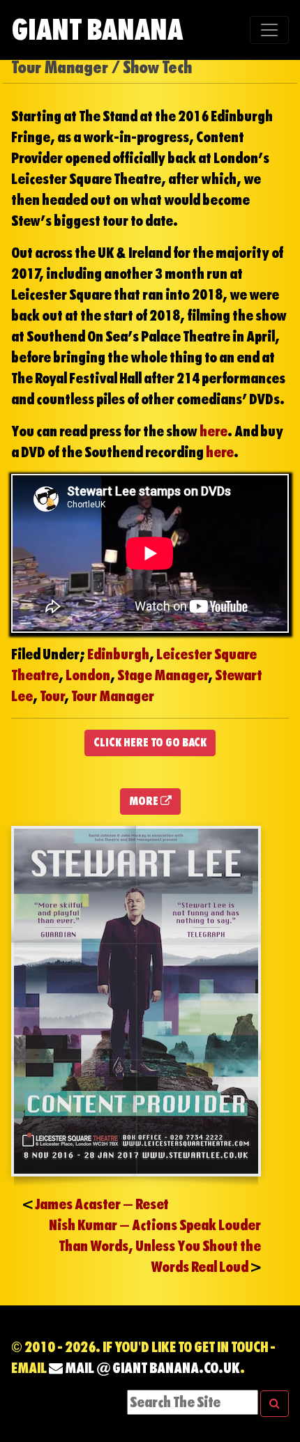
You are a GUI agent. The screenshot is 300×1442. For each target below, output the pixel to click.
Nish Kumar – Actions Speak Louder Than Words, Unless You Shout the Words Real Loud (155, 1246)
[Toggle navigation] (269, 30)
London (88, 675)
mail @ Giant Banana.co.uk (151, 1368)
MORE (144, 801)
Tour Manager (112, 696)
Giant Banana (97, 29)
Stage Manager (162, 675)
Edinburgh (118, 654)
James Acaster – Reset (102, 1204)
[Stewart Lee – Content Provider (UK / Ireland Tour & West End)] (136, 1000)
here (213, 431)
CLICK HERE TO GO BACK (150, 742)
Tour (52, 696)
